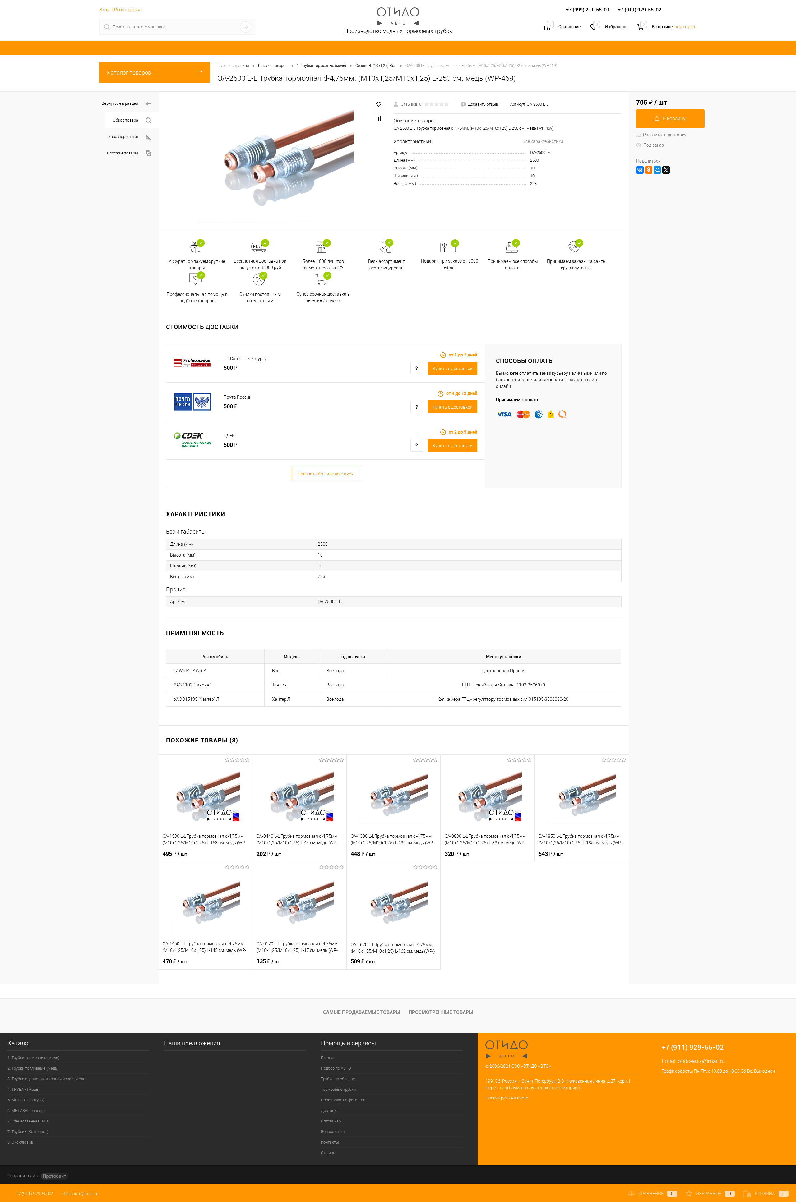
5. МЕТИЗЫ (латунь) (25, 1100)
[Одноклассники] (648, 170)
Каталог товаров (129, 72)
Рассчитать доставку (664, 134)
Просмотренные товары (441, 1012)
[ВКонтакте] (640, 170)
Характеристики (123, 136)
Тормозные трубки (338, 1089)
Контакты (330, 1142)
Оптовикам (331, 1121)
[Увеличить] (276, 161)
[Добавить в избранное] (378, 104)
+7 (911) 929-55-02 (34, 1193)
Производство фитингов (343, 1100)
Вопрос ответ (333, 1131)
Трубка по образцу (338, 1078)
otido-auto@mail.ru (701, 1061)
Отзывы (328, 1152)
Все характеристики (543, 141)
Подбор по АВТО (336, 1068)
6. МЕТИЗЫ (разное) (26, 1110)
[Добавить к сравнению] (378, 118)
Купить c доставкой (453, 368)
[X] (666, 170)
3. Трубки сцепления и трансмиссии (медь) (46, 1078)
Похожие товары (122, 153)
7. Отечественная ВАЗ (27, 1121)
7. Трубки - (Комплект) (27, 1131)
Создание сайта (24, 1175)
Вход (104, 9)
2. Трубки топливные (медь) (32, 1068)
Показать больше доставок (326, 473)
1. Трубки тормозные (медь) (33, 1057)
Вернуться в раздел (120, 103)
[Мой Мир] (657, 170)
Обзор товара (125, 120)
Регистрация (127, 9)
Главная (328, 1057)
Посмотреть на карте (506, 1097)
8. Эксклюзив (20, 1142)
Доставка (330, 1110)
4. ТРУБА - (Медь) (23, 1089)
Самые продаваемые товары (361, 1012)
